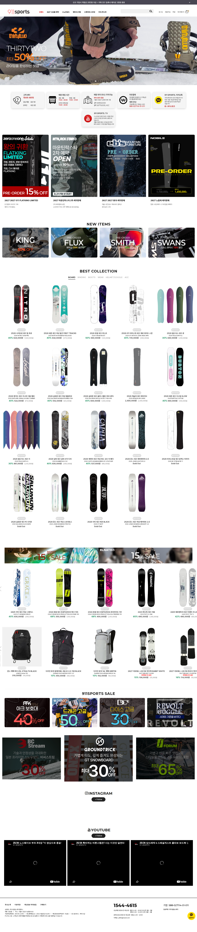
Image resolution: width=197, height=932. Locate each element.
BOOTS (91, 277)
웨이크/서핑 (77, 12)
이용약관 (18, 904)
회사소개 (8, 904)
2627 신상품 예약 (53, 12)
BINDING (82, 277)
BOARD (71, 277)
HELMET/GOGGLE (114, 277)
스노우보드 (66, 12)
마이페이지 (181, 12)
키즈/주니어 (102, 12)
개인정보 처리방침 (30, 904)
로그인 (161, 12)
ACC (127, 277)
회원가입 (167, 12)
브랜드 (41, 12)
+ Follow (98, 799)
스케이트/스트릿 (89, 12)
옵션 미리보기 (21, 330)
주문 (174, 12)
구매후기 (43, 904)
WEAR (101, 277)
